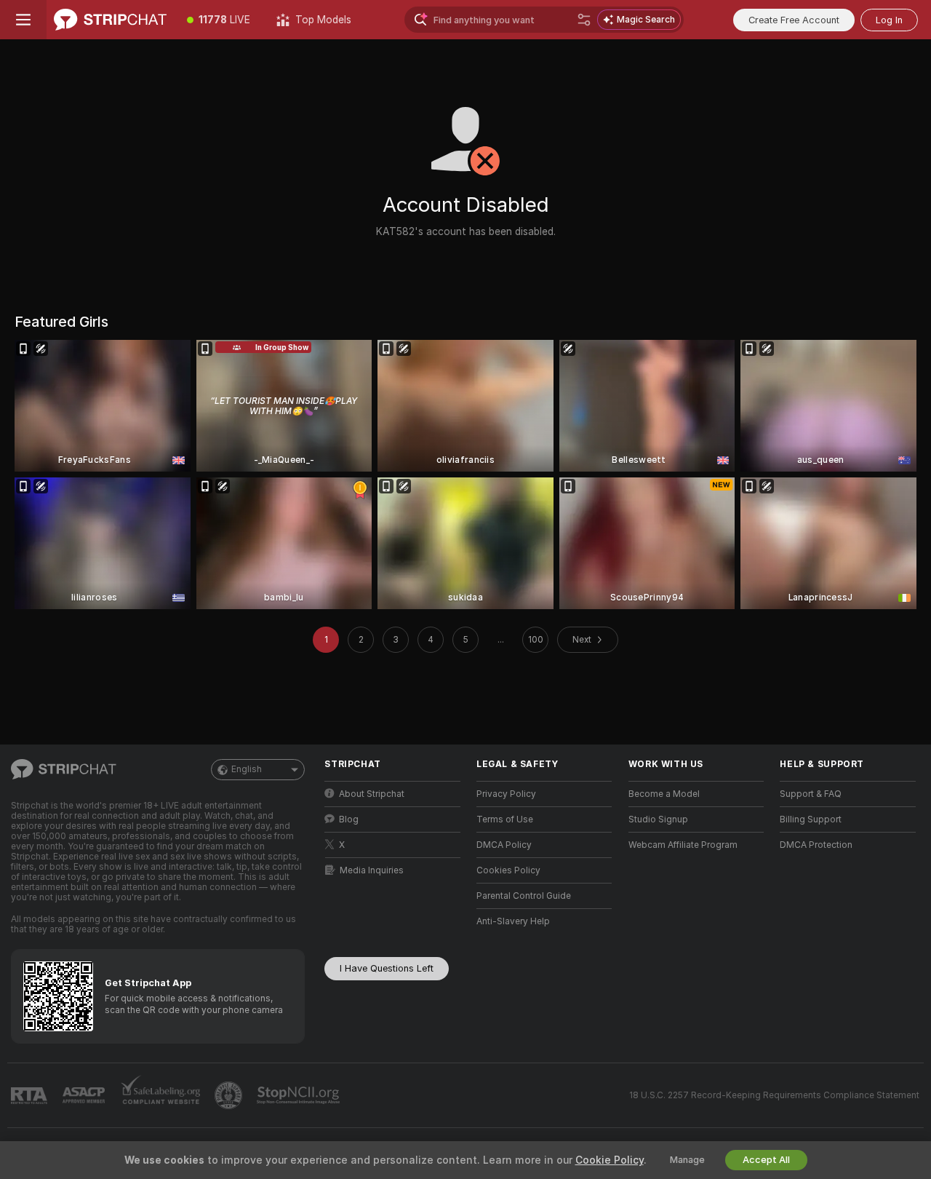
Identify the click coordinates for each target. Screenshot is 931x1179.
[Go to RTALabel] (30, 1096)
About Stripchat (371, 794)
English (246, 769)
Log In (889, 20)
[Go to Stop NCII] (300, 1095)
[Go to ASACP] (85, 1095)
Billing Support (811, 819)
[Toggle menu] (23, 19)
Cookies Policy (508, 870)
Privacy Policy (506, 794)
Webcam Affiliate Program (683, 845)
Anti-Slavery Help (513, 921)
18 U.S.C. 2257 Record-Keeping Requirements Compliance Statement (774, 1095)
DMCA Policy (504, 845)
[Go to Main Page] (110, 19)
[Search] (584, 19)
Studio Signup (658, 819)
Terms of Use (504, 819)
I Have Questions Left (386, 968)
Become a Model (664, 794)
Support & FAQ (811, 794)
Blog (349, 819)
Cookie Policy (609, 1160)
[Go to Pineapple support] (230, 1095)
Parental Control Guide (523, 896)
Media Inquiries (372, 870)
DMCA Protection (816, 845)
